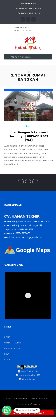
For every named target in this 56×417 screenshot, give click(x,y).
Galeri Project (12, 342)
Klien (6, 354)
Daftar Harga (12, 348)
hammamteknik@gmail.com (29, 8)
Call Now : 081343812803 (30, 412)
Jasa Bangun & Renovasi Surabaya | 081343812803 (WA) (28, 136)
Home (7, 337)
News (28, 126)
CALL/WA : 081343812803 (29, 13)
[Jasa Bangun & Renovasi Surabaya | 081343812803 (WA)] (28, 106)
